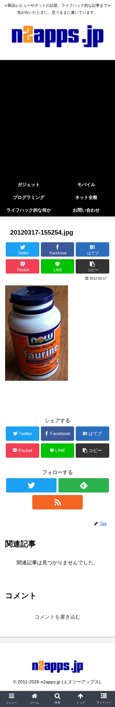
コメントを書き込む (57, 617)
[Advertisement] (57, 117)
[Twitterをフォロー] (31, 485)
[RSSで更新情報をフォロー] (57, 502)
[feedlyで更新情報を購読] (83, 485)
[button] (102, 579)
